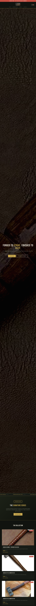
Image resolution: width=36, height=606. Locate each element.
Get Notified (18, 514)
